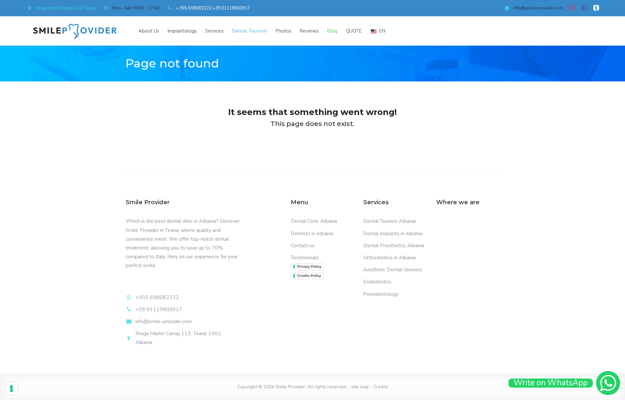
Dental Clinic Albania (314, 221)
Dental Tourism (249, 31)
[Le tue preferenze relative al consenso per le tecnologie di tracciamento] (11, 388)
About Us (148, 31)
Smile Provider (290, 387)
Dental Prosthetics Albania (393, 245)
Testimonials (305, 257)
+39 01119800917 (231, 8)
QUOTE (354, 31)
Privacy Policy (309, 266)
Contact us (302, 245)
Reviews (309, 31)
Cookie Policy (309, 275)
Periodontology (380, 294)
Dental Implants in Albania (393, 233)
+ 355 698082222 (194, 8)
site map (360, 387)
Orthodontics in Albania (389, 257)
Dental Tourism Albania (389, 221)
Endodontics (377, 281)
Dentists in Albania (312, 233)
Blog (332, 31)
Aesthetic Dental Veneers (392, 269)
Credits (380, 387)
